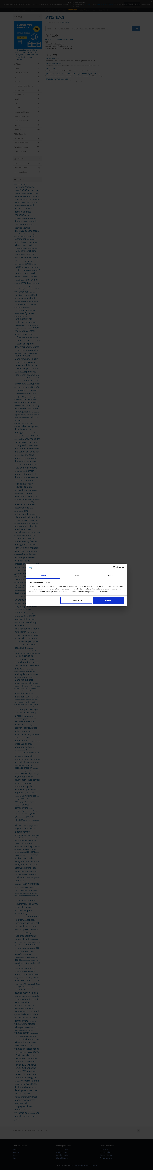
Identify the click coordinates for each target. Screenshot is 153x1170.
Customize (75, 600)
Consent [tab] (43, 575)
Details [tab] (76, 575)
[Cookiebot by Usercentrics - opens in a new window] (114, 568)
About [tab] (110, 575)
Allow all (108, 600)
